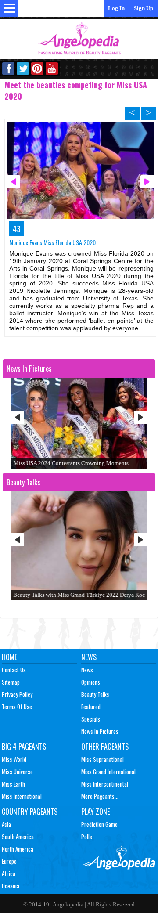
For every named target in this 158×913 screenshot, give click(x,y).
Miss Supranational (102, 759)
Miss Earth (13, 783)
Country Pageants (29, 811)
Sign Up (143, 8)
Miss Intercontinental (104, 783)
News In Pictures (99, 731)
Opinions (90, 682)
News (89, 657)
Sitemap (11, 682)
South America (18, 836)
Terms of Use (17, 706)
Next (140, 417)
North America (17, 848)
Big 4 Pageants (24, 746)
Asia (6, 824)
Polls (86, 836)
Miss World (14, 759)
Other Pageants (105, 746)
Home (9, 657)
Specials (90, 719)
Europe (9, 861)
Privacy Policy (17, 694)
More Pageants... (99, 796)
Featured (91, 706)
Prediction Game (99, 824)
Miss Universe (17, 771)
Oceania (10, 885)
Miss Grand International (108, 771)
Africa (8, 873)
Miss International (22, 796)
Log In (116, 8)
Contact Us (14, 669)
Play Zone (95, 811)
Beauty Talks (95, 694)
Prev (18, 417)
